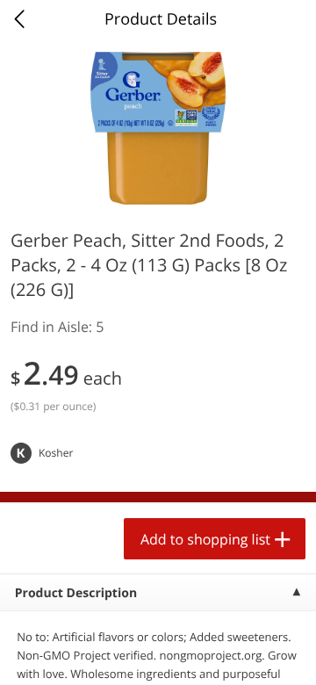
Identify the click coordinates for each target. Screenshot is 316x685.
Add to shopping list (205, 539)
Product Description (76, 593)
